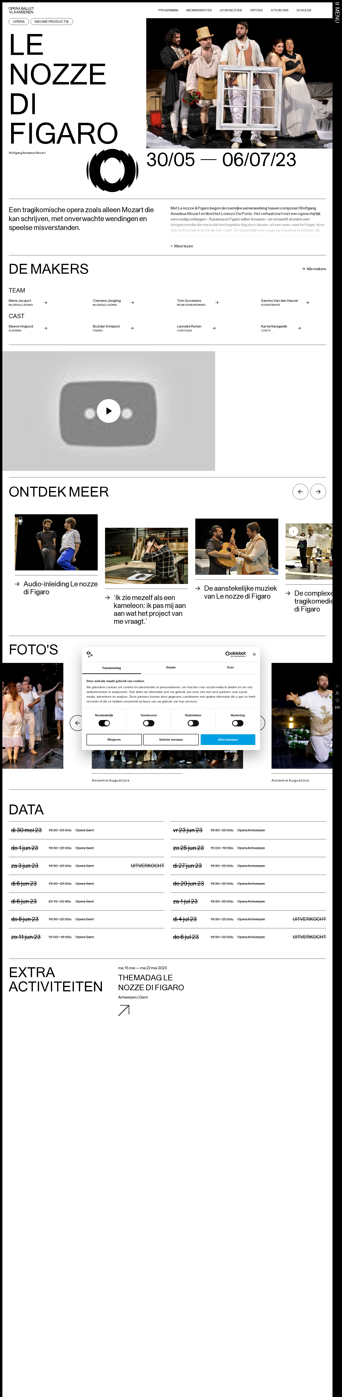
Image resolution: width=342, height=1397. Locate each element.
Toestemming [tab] (111, 668)
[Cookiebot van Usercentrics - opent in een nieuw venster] (228, 654)
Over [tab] (230, 667)
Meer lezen (182, 246)
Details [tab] (171, 667)
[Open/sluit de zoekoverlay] (337, 700)
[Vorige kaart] (300, 492)
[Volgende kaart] (318, 492)
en (337, 707)
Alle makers (316, 268)
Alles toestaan (228, 739)
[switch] (148, 723)
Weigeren (114, 739)
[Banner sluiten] (254, 654)
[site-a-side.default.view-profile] (337, 693)
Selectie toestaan (171, 739)
